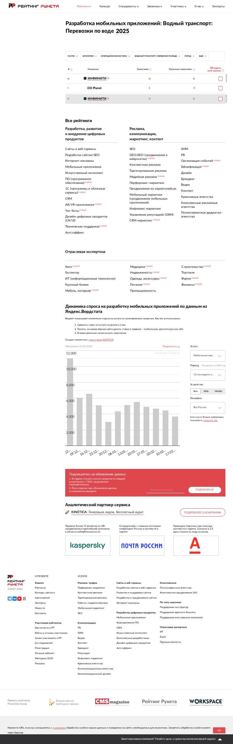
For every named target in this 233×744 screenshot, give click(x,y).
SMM (80, 633)
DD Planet (94, 88)
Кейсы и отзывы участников (51, 633)
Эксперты (218, 6)
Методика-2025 (44, 658)
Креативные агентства (90, 663)
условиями (59, 727)
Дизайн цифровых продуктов (133, 643)
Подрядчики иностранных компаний (181, 617)
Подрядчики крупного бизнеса (177, 612)
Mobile (218, 391)
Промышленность (170, 642)
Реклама (40, 663)
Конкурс (105, 6)
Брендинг (83, 648)
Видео (81, 638)
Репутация (84, 653)
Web (206, 391)
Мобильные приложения (131, 617)
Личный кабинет (44, 653)
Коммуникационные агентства (95, 668)
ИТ (161, 631)
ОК (219, 730)
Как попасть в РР (44, 627)
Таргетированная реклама (92, 597)
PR (79, 627)
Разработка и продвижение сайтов (136, 597)
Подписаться (205, 490)
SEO (80, 613)
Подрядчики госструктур (174, 607)
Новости (40, 608)
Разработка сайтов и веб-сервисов (136, 587)
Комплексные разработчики (132, 638)
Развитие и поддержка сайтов (133, 592)
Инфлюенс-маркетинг (90, 658)
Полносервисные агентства (175, 587)
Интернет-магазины (128, 603)
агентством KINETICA (101, 340)
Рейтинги (40, 587)
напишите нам (210, 420)
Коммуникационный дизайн (94, 674)
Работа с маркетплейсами (93, 603)
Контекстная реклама (90, 592)
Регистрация (42, 648)
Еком (163, 637)
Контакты (40, 613)
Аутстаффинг (124, 648)
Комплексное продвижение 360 (178, 592)
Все (196, 391)
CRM (119, 627)
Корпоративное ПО (127, 622)
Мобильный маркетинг (91, 608)
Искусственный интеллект (131, 633)
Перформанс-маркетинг (91, 587)
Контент (82, 643)
